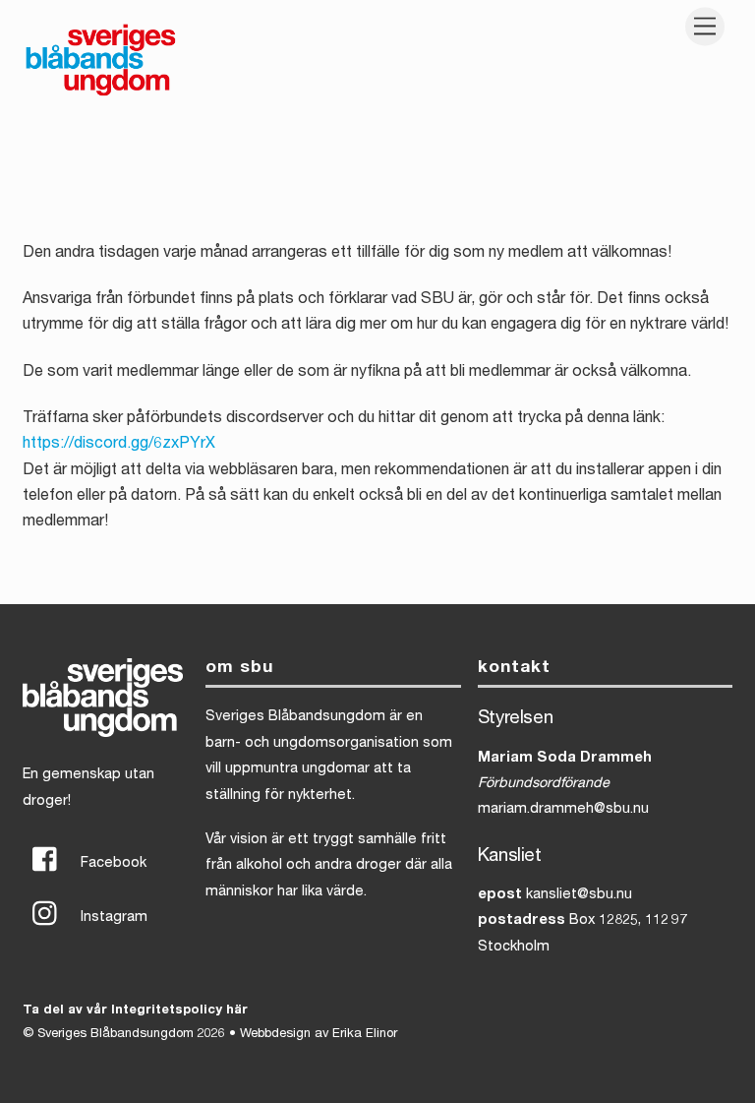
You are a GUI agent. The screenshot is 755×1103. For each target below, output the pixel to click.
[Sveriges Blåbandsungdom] (101, 94)
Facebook (111, 864)
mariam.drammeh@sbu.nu (563, 810)
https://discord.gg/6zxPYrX (119, 445)
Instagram (112, 918)
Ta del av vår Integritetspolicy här (135, 1011)
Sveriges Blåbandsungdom (115, 1034)
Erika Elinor (364, 1034)
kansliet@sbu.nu (579, 895)
